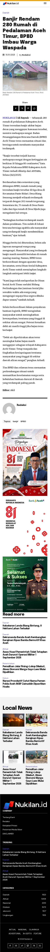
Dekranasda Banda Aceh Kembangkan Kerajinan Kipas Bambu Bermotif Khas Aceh (24, 640)
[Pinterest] (28, 108)
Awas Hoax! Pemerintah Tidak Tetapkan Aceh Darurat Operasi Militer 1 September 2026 (25, 655)
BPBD (23, 421)
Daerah (6, 13)
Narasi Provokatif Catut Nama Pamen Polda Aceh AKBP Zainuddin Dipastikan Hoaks (24, 684)
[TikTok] (22, 945)
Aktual (5, 649)
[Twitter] (22, 108)
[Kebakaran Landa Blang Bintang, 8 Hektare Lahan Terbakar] (13, 720)
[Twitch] (28, 945)
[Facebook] (16, 108)
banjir (15, 421)
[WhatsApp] (34, 108)
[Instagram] (16, 945)
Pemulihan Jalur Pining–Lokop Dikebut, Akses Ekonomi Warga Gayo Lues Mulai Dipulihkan (24, 669)
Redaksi (26, 55)
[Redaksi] (9, 409)
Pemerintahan (8, 663)
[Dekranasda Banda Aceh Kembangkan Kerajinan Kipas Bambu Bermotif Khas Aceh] (36, 720)
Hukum (5, 678)
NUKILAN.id (9, 117)
